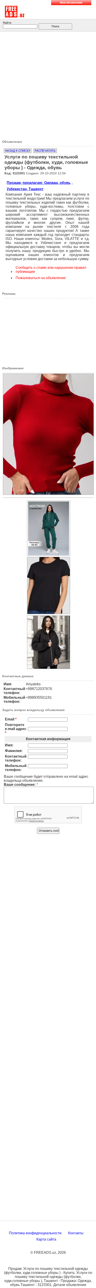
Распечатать (45, 150)
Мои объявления (71, 2)
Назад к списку (17, 150)
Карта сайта (46, 1239)
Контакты (75, 1233)
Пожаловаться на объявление (41, 278)
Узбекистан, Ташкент (25, 189)
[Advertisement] (48, 84)
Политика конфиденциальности (35, 1233)
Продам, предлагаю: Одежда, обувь (39, 183)
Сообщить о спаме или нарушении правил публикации (51, 269)
